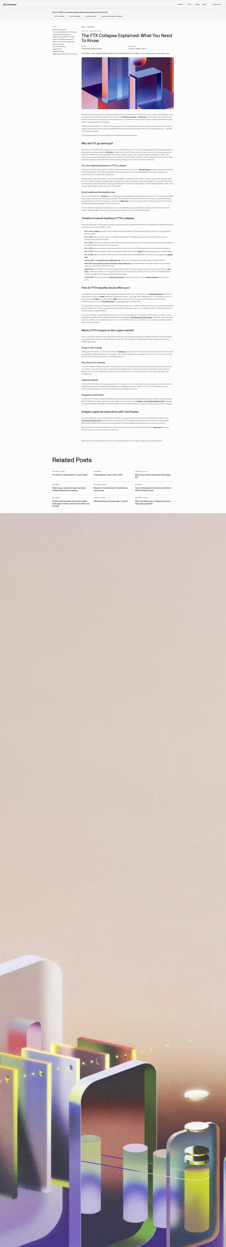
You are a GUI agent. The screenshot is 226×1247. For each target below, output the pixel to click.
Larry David (132, 117)
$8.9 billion (109, 152)
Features (180, 4)
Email (143, 48)
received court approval (116, 277)
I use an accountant (90, 16)
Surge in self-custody (58, 44)
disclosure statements (156, 294)
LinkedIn (137, 48)
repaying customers (151, 277)
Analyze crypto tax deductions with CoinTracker (65, 54)
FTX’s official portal (108, 301)
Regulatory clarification (58, 51)
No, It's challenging (74, 16)
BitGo (115, 299)
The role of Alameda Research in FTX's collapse (65, 32)
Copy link (131, 48)
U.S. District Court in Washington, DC (108, 260)
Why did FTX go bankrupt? (59, 29)
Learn (189, 4)
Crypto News (90, 27)
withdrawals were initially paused (141, 317)
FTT (122, 178)
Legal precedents (57, 49)
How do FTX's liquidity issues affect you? (63, 39)
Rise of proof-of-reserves (59, 46)
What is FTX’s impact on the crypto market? (64, 41)
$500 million (124, 201)
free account (158, 427)
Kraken (96, 299)
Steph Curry (143, 117)
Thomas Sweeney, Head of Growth (92, 48)
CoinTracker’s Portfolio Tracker (91, 420)
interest (101, 296)
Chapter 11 (140, 251)
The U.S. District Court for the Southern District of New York (111, 263)
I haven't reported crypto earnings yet (111, 16)
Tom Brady (124, 117)
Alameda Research (145, 169)
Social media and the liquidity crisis (62, 34)
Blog (83, 27)
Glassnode (121, 351)
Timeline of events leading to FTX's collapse (64, 37)
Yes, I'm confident (59, 16)
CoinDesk (104, 196)
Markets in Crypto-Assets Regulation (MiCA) (151, 401)
